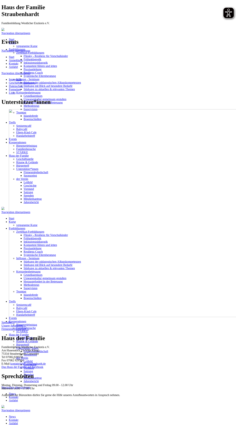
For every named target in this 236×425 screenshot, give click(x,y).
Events (13, 318)
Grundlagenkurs (33, 95)
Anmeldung (16, 60)
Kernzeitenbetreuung (28, 92)
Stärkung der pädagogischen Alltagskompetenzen (52, 82)
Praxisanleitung (32, 69)
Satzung (28, 371)
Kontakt (13, 397)
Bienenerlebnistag (26, 324)
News (12, 416)
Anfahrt (13, 400)
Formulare (15, 89)
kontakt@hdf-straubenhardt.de (28, 363)
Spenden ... (8, 322)
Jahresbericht (31, 381)
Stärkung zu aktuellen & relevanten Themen (49, 89)
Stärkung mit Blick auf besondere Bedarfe (48, 85)
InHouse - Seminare (27, 79)
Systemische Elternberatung (40, 76)
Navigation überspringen (15, 33)
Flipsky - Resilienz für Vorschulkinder (46, 56)
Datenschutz (16, 86)
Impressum (15, 79)
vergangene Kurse (26, 46)
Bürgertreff (22, 344)
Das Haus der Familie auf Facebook (22, 367)
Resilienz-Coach (33, 72)
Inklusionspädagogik (36, 62)
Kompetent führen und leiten (40, 66)
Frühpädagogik (32, 59)
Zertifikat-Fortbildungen (30, 52)
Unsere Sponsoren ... (13, 325)
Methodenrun (31, 105)
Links (12, 92)
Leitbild (28, 361)
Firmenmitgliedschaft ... (15, 329)
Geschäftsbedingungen (22, 82)
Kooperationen (17, 321)
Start (11, 56)
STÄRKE (22, 331)
